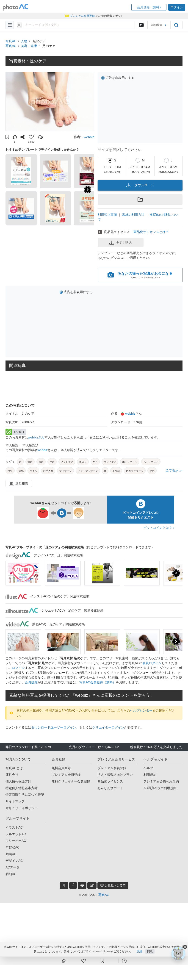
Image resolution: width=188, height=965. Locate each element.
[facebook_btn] (73, 885)
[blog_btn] (92, 885)
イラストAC (14, 827)
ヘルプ (148, 768)
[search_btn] (176, 25)
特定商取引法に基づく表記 (25, 794)
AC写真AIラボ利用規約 (160, 788)
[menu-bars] (10, 25)
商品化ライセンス (110, 781)
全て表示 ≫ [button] (174, 470)
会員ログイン (152, 663)
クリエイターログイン (108, 727)
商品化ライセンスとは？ (151, 232)
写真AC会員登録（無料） (97, 682)
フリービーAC (16, 841)
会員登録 (31, 682)
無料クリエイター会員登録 (71, 781)
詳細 (139, 951)
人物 (24, 41)
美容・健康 (29, 46)
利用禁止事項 (107, 214)
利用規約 (150, 774)
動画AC (11, 854)
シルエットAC (16, 834)
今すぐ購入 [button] (124, 242)
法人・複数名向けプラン (115, 774)
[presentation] (176, 573)
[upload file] (141, 25)
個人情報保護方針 (18, 781)
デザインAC (14, 860)
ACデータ (12, 867)
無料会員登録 (61, 768)
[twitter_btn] (64, 885)
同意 (150, 951)
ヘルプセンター (141, 710)
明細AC (11, 874)
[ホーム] (64, 961)
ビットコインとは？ (158, 528)
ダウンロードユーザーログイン (53, 727)
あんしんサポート (110, 788)
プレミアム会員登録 (66, 774)
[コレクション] (102, 961)
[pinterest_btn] (82, 885)
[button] (148, 7)
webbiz (89, 137)
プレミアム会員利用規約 (161, 781)
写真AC (11, 41)
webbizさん (36, 437)
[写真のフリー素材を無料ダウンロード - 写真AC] (15, 7)
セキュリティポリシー (22, 808)
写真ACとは (14, 768)
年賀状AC (12, 847)
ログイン (18, 668)
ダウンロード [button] (144, 185)
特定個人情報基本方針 (22, 788)
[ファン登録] (83, 961)
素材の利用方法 (133, 214)
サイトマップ (15, 801)
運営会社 (12, 774)
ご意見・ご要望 (115, 885)
